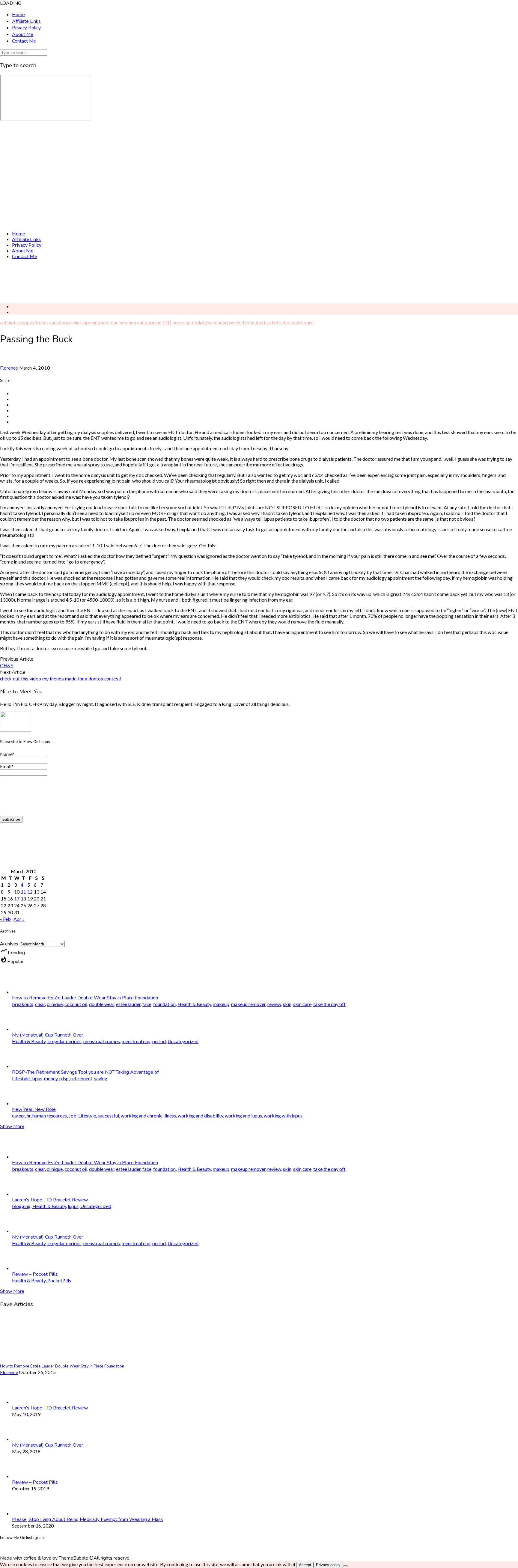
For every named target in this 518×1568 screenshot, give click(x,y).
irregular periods (64, 1041)
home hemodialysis (193, 323)
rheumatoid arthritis (262, 323)
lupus (36, 1078)
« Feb (5, 919)
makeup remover (248, 1004)
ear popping (149, 323)
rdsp (64, 1078)
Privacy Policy (26, 28)
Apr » (19, 919)
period (159, 1041)
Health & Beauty (194, 1004)
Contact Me (24, 41)
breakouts (22, 1004)
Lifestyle (21, 1078)
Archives (9, 943)
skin (287, 1004)
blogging (21, 1206)
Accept (305, 1565)
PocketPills (59, 1280)
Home (18, 14)
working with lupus (283, 1115)
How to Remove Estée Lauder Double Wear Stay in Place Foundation (85, 998)
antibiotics (10, 323)
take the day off (329, 1004)
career (18, 1115)
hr (29, 1115)
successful (108, 1115)
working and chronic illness (148, 1115)
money (51, 1078)
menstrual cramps (101, 1041)
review (274, 1004)
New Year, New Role (34, 1109)
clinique (55, 1004)
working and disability (200, 1115)
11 (23, 891)
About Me (22, 34)
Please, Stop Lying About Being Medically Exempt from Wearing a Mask (87, 1519)
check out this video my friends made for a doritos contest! (60, 679)
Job (72, 1115)
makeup (221, 1004)
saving (100, 1078)
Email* (6, 766)
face (146, 1004)
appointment (35, 323)
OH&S (6, 665)
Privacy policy (328, 1565)
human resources (49, 1115)
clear (40, 1004)
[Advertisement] (180, 281)
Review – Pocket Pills (35, 1274)
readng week (227, 323)
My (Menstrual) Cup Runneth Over (47, 1035)
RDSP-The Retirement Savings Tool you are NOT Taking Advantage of (85, 1072)
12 (30, 891)
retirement (81, 1078)
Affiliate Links (26, 21)
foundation (164, 1004)
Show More (12, 1126)
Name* (7, 754)
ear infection (123, 323)
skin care (302, 1004)
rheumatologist (298, 323)
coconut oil (75, 1004)
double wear (101, 1004)
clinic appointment (91, 323)
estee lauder (128, 1004)
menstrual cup (136, 1041)
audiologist (60, 323)
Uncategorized (183, 1041)
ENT (167, 323)
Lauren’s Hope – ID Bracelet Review (50, 1200)
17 (16, 898)
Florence (9, 368)
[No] (345, 1566)
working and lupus (243, 1115)
